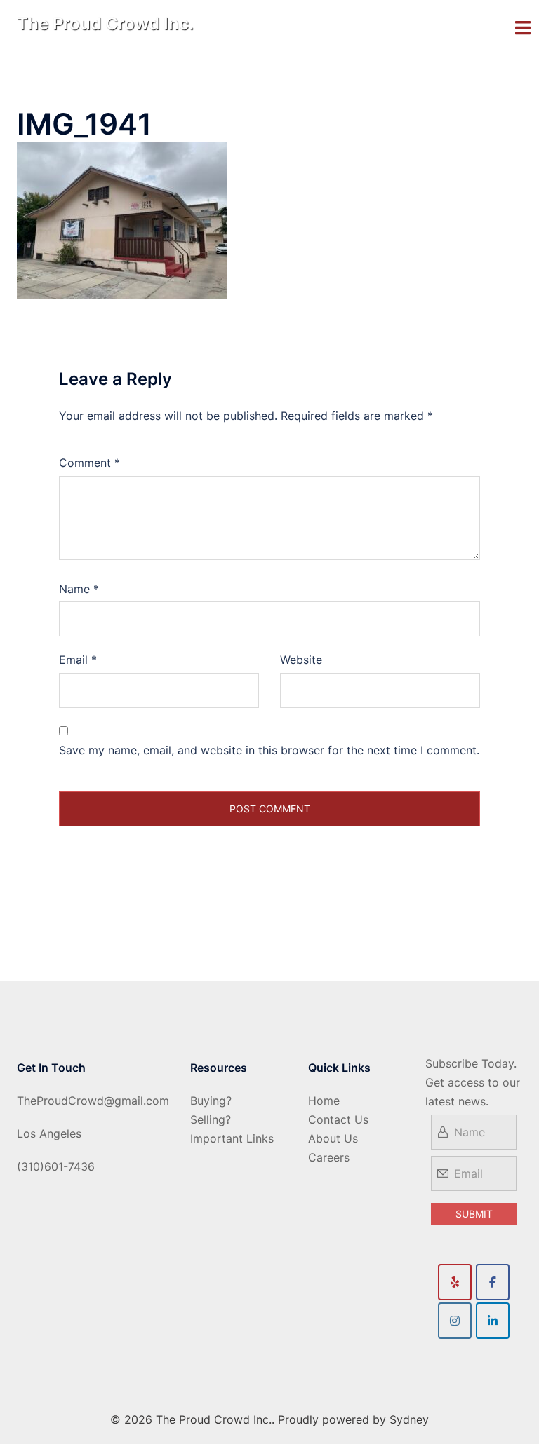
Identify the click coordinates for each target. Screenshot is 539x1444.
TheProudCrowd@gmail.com (93, 1101)
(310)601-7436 (56, 1166)
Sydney (409, 1419)
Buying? (211, 1101)
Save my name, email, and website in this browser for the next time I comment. (269, 750)
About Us (333, 1138)
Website (301, 660)
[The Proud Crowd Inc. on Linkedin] (493, 1320)
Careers (329, 1157)
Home (324, 1101)
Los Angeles (49, 1133)
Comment (89, 463)
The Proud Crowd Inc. (105, 23)
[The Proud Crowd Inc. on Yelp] (455, 1282)
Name (79, 589)
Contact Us (338, 1119)
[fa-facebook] (493, 1282)
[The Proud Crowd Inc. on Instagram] (455, 1320)
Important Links (232, 1138)
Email (78, 660)
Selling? (210, 1119)
